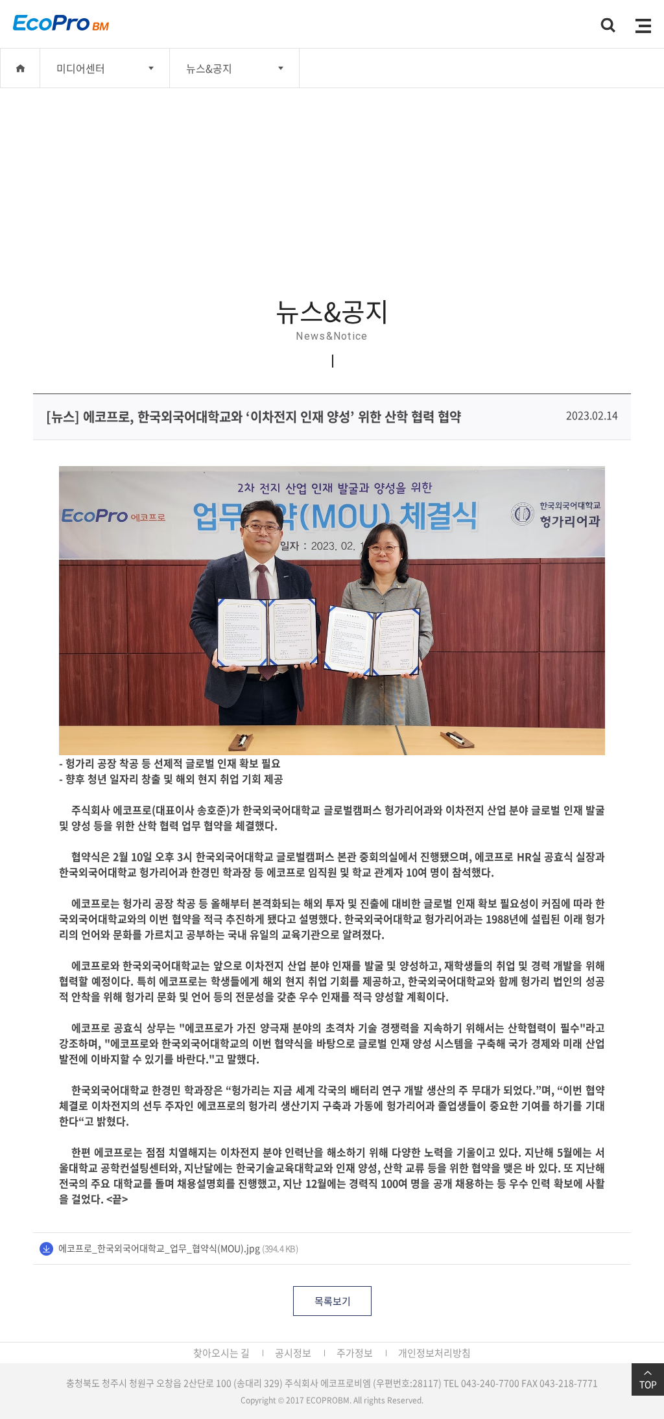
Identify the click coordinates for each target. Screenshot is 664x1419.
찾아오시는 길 (221, 1353)
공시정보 (293, 1353)
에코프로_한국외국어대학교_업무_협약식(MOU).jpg (159, 1247)
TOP (648, 1384)
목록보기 (332, 1301)
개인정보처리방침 (434, 1353)
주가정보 (355, 1353)
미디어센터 (80, 68)
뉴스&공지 (209, 68)
